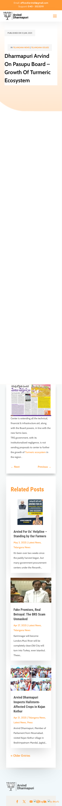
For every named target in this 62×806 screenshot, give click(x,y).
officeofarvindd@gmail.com (34, 3)
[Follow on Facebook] (17, 801)
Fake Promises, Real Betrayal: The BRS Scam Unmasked (29, 614)
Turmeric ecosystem (35, 452)
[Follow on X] (24, 801)
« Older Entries (20, 755)
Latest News (34, 542)
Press (30, 722)
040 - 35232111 (36, 6)
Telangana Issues (40, 47)
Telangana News (21, 47)
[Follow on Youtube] (31, 801)
